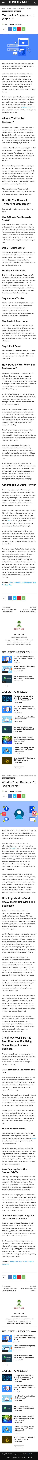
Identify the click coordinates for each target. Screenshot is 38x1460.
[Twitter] (14, 29)
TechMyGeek (28, 1454)
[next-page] (6, 686)
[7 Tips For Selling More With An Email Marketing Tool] (7, 659)
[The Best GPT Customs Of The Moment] (7, 760)
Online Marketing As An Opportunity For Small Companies (24, 749)
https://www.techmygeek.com (19, 637)
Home (3, 8)
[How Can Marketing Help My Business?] (7, 669)
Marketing (10, 11)
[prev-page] (3, 686)
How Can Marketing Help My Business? (24, 667)
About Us (14, 1457)
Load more (18, 768)
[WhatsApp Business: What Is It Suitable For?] (7, 679)
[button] (35, 3)
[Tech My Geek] (3, 24)
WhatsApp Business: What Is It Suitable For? (24, 677)
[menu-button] (3, 3)
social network (26, 107)
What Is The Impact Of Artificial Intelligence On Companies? (24, 739)
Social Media (17, 11)
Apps (4, 681)
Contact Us (30, 1457)
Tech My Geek (10, 24)
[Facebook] (10, 29)
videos (10, 521)
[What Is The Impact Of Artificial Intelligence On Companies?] (7, 740)
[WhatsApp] (23, 29)
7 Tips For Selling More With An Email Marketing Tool (24, 658)
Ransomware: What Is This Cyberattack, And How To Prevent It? (23, 698)
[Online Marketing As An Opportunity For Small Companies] (7, 750)
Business (9, 8)
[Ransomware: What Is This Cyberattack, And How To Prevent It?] (7, 698)
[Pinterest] (19, 29)
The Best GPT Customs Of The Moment (24, 759)
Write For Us (21, 1457)
